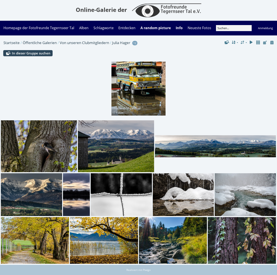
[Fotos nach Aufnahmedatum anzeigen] (271, 42)
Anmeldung (265, 28)
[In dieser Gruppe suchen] (226, 42)
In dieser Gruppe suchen (31, 53)
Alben (84, 27)
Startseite (11, 42)
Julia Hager (121, 42)
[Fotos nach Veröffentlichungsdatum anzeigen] (264, 42)
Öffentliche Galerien (40, 42)
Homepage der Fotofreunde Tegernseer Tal (38, 27)
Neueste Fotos (199, 27)
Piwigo (147, 270)
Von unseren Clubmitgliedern (84, 42)
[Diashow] (251, 42)
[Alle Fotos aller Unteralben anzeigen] (258, 42)
